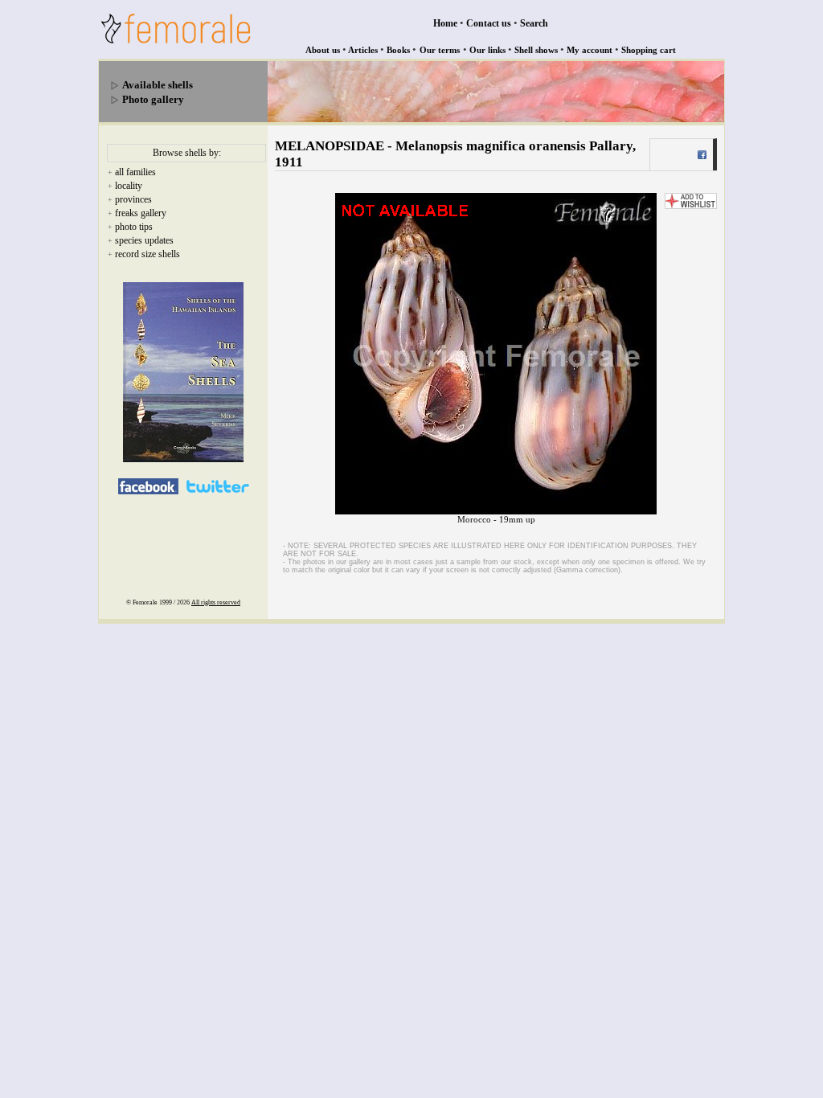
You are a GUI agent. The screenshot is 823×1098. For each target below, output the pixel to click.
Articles (363, 50)
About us (322, 50)
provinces (133, 199)
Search (534, 23)
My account (589, 50)
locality (128, 185)
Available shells (157, 85)
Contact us (488, 23)
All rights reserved (215, 602)
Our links (487, 50)
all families (135, 172)
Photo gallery (153, 99)
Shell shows (536, 50)
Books (398, 50)
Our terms (440, 50)
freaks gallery (140, 213)
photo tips (134, 226)
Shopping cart (648, 50)
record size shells (147, 254)
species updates (144, 240)
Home (445, 23)
